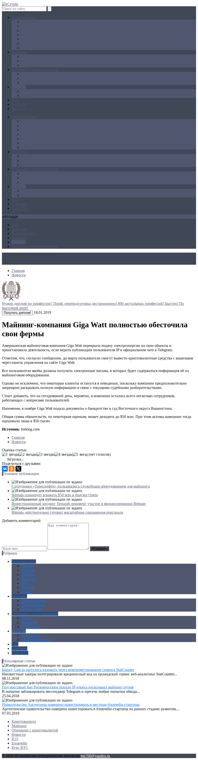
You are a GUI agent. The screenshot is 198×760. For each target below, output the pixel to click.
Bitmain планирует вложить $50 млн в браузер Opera (55, 495)
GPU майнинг (33, 61)
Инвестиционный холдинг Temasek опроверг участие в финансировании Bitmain (79, 504)
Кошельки (29, 78)
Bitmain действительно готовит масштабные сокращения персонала (67, 512)
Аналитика (30, 91)
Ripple (26, 48)
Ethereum (28, 26)
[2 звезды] (28, 454)
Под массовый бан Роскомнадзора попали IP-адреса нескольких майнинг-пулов (68, 687)
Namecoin (29, 35)
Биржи (26, 74)
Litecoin (27, 30)
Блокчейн (19, 104)
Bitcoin (26, 22)
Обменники (31, 82)
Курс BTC (20, 109)
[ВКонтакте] (5, 469)
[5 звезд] (80, 454)
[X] (18, 469)
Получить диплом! (17, 312)
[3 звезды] (46, 454)
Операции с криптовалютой (35, 69)
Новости (19, 87)
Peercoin (28, 43)
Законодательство (35, 96)
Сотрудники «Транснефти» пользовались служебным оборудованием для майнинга (81, 486)
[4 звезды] (63, 454)
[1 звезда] (10, 454)
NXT (25, 39)
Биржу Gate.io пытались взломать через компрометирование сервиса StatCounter (68, 670)
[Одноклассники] (11, 469)
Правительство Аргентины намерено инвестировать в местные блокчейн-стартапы (71, 704)
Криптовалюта (24, 17)
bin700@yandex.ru (95, 756)
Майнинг (19, 52)
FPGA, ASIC (31, 65)
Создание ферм (33, 56)
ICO (15, 100)
